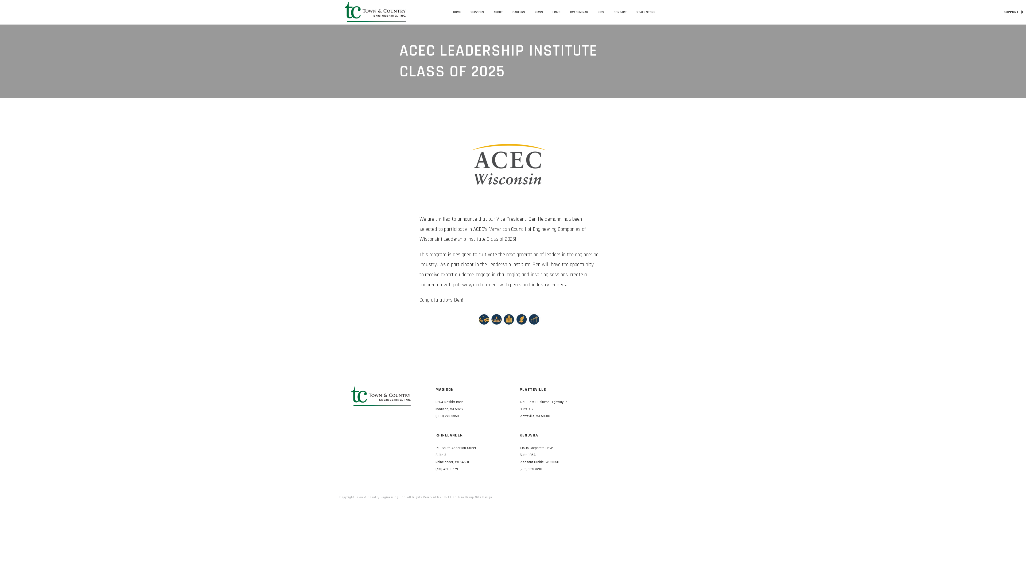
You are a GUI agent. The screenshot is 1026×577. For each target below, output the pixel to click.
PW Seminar (579, 12)
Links (557, 12)
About (498, 12)
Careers (518, 12)
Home (457, 12)
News (539, 12)
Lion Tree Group (462, 497)
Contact (620, 12)
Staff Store (645, 12)
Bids (601, 12)
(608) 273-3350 (447, 416)
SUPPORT (1011, 12)
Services (477, 12)
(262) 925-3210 (531, 469)
